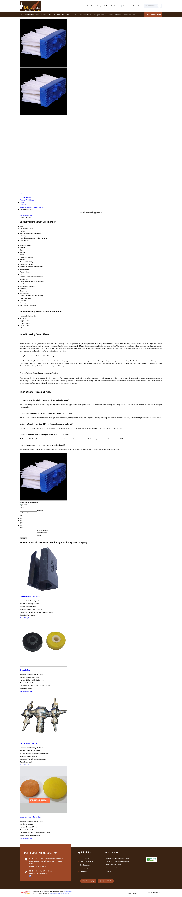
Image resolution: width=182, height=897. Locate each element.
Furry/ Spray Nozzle (28, 743)
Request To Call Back (27, 200)
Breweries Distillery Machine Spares (33, 15)
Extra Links (126, 6)
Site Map (83, 872)
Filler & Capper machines (82, 15)
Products (23, 205)
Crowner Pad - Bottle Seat (30, 817)
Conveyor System (129, 15)
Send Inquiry (26, 197)
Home (22, 202)
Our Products (115, 6)
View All (109, 871)
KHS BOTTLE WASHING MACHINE (60, 15)
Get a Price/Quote (26, 215)
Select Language (153, 892)
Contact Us (137, 6)
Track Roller (25, 670)
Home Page (90, 6)
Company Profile (102, 6)
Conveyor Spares (115, 15)
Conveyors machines (100, 15)
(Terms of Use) (68, 891)
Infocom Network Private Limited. (59, 893)
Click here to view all (153, 15)
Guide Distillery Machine (30, 596)
